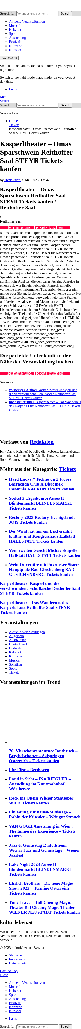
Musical (14, 25)
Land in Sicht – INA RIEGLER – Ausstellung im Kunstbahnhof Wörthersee (40, 784)
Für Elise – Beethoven (29, 769)
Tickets (67, 469)
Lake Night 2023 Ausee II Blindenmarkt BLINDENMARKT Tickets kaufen (40, 869)
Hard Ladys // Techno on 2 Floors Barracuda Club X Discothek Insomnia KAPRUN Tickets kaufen (41, 484)
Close (4, 975)
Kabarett (15, 29)
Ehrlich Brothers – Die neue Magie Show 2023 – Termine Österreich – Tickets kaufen (41, 888)
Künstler (15, 50)
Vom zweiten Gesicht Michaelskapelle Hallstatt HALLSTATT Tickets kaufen (44, 553)
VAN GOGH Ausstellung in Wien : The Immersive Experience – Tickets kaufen (42, 831)
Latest (13, 89)
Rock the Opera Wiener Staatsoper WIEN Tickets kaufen (41, 800)
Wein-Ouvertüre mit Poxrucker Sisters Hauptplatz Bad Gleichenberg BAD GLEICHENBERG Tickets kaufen (44, 569)
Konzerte (15, 46)
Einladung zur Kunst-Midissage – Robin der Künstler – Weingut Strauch (45, 814)
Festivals (15, 42)
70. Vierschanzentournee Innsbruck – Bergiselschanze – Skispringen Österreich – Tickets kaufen (43, 755)
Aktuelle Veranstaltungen (27, 21)
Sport (13, 34)
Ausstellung (17, 38)
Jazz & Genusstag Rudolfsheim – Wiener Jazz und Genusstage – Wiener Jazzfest (44, 850)
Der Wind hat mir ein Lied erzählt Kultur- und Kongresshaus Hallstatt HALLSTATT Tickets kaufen (42, 536)
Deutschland (18, 644)
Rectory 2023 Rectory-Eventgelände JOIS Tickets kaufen (42, 520)
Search (65, 13)
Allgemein (16, 636)
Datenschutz (18, 963)
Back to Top (9, 971)
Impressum (17, 959)
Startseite (15, 955)
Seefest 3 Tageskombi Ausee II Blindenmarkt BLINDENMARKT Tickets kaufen (40, 503)
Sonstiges (15, 664)
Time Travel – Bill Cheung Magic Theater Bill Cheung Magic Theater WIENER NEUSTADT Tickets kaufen (44, 907)
